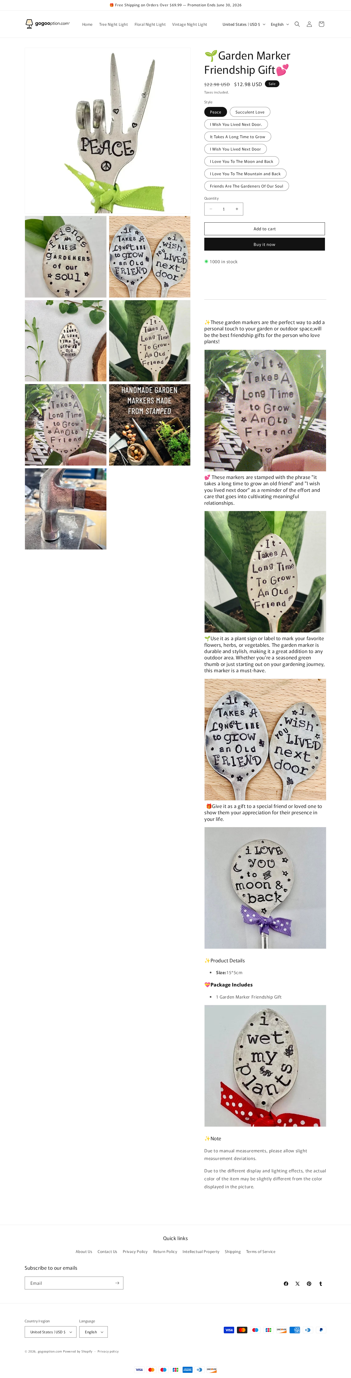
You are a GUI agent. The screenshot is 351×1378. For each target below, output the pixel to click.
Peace (215, 112)
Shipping (233, 1251)
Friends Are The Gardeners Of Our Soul (246, 186)
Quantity (211, 198)
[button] (297, 24)
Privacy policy (108, 1351)
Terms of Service (261, 1251)
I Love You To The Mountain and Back (245, 173)
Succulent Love (250, 112)
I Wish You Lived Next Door (235, 149)
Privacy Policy (135, 1251)
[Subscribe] (117, 1283)
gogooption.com (50, 1351)
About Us (84, 1251)
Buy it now (265, 244)
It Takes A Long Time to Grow (237, 136)
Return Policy (165, 1251)
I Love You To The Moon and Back (241, 161)
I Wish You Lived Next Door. (236, 124)
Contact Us (107, 1251)
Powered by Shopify (77, 1351)
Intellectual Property (201, 1251)
